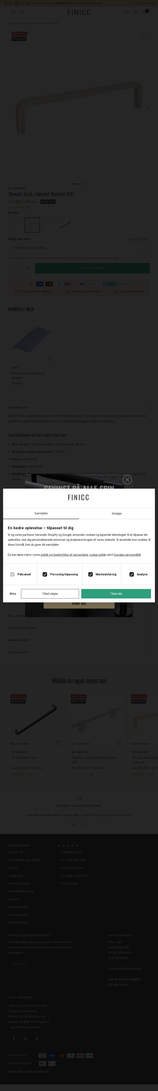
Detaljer (117, 513)
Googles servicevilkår (127, 554)
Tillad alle (116, 593)
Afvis (12, 593)
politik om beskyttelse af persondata (64, 554)
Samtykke (41, 513)
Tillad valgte (50, 593)
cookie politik (97, 554)
